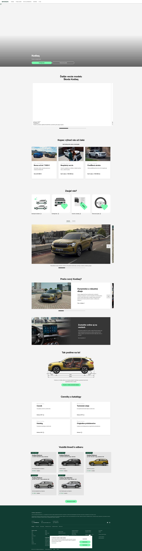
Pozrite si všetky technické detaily (71, 384)
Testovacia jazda (63, 62)
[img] (5, 2)
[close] (90, 536)
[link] (51, 410)
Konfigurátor (42, 62)
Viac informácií (54, 542)
